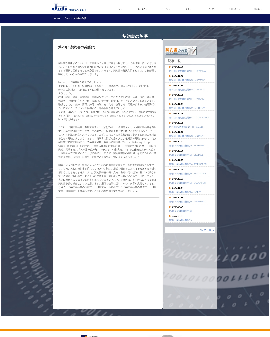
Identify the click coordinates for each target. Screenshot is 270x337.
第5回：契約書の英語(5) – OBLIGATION (187, 182)
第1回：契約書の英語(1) (180, 220)
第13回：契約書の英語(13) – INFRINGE (187, 108)
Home (119, 9)
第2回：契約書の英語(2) (180, 210)
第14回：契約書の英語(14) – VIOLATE (186, 98)
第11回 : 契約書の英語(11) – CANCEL (186, 126)
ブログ (211, 9)
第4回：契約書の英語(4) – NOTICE (185, 192)
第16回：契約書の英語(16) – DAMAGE (187, 80)
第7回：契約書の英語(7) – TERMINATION (188, 164)
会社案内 (142, 9)
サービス (165, 9)
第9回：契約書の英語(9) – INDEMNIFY (186, 145)
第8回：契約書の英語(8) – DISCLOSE (186, 154)
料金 (188, 9)
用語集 (257, 9)
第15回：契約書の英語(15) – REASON (186, 89)
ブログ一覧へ (206, 229)
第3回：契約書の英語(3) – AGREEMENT (187, 201)
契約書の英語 (79, 18)
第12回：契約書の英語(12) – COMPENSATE (189, 117)
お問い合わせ (234, 9)
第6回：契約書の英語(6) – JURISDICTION (187, 173)
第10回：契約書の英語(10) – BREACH (186, 136)
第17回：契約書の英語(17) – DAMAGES (187, 70)
